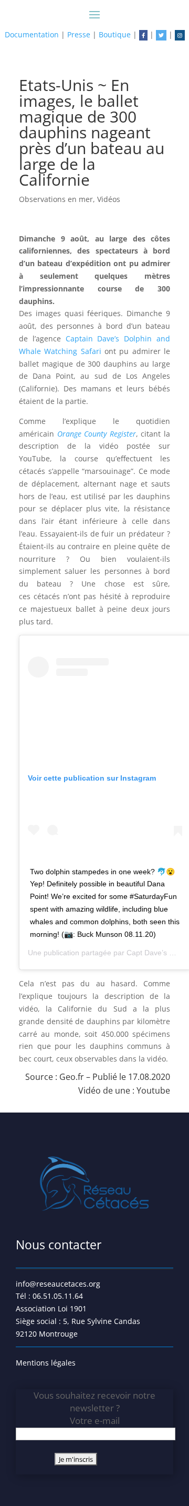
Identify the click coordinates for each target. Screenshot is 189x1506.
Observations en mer (56, 199)
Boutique (115, 34)
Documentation (32, 34)
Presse (78, 34)
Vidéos (108, 199)
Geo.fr (71, 1077)
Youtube (153, 1090)
